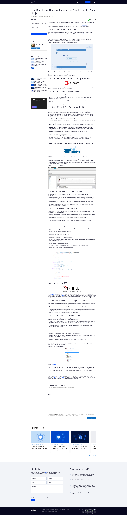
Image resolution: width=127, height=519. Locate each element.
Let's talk (34, 106)
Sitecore (84, 33)
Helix (63, 295)
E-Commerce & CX (41, 5)
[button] (89, 455)
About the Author (36, 48)
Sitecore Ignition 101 (35, 27)
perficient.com (54, 364)
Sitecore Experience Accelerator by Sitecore (39, 23)
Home (32, 5)
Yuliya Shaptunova (34, 16)
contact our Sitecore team (59, 377)
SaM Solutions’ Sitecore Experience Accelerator (38, 25)
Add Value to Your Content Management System (39, 29)
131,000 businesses (63, 23)
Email (49, 394)
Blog (36, 5)
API (82, 140)
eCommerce (84, 25)
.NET (87, 322)
